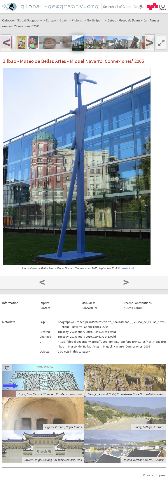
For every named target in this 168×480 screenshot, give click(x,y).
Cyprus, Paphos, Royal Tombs (63, 427)
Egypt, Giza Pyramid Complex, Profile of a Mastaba (50, 394)
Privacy (148, 475)
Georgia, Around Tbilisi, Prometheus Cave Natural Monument (126, 394)
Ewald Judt (127, 268)
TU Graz (156, 6)
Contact (45, 308)
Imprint (44, 303)
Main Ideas (88, 303)
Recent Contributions (138, 303)
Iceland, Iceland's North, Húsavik (143, 460)
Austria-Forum (133, 308)
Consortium (89, 308)
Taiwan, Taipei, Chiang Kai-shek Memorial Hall (53, 460)
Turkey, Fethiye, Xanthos (148, 427)
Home (50, 7)
